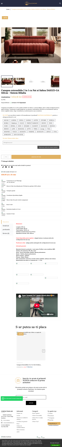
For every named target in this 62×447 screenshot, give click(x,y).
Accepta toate (55, 445)
